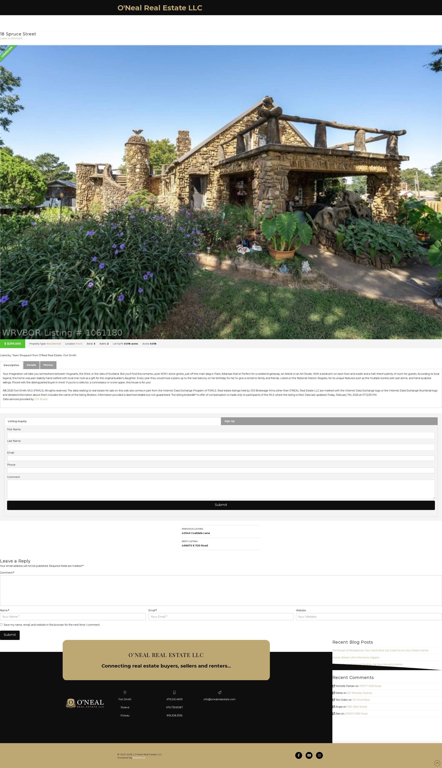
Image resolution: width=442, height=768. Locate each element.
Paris (79, 343)
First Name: (14, 429)
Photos (48, 365)
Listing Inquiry (17, 421)
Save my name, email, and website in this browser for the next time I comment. (52, 624)
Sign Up (229, 421)
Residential (54, 343)
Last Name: (14, 441)
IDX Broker (41, 399)
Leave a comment (11, 38)
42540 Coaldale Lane (196, 531)
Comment (7, 572)
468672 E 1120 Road (195, 543)
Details (31, 365)
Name (4, 610)
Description (11, 365)
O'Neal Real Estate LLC (159, 7)
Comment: (13, 477)
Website (301, 610)
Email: (10, 452)
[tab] (11, 365)
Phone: (11, 464)
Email (152, 610)
